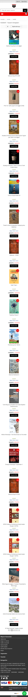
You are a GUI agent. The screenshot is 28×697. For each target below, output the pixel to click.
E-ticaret (11, 693)
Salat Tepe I (14, 285)
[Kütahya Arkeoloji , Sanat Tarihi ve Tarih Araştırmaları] (14, 150)
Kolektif (14, 50)
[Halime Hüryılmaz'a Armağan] (14, 31)
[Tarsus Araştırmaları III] (14, 180)
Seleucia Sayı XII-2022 (14, 494)
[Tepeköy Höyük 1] (14, 300)
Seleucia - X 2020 (14, 255)
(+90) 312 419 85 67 (5, 672)
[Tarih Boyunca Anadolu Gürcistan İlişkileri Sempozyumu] (14, 390)
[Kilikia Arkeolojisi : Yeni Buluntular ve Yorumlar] (14, 419)
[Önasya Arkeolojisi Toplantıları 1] (14, 449)
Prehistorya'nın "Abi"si (14, 345)
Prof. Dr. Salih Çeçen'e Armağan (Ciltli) (14, 106)
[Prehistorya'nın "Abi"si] (14, 330)
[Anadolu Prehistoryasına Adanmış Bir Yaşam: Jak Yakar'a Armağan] (14, 120)
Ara (25, 10)
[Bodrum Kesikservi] (14, 360)
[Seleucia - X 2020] (14, 240)
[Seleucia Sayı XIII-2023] (14, 61)
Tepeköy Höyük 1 (14, 315)
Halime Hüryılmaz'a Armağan (14, 46)
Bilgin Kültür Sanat (14, 51)
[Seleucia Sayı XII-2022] (14, 479)
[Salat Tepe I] (14, 270)
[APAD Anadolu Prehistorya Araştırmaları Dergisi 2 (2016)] (14, 509)
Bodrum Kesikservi (14, 375)
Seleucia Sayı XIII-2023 (14, 76)
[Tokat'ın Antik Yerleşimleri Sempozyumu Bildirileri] (14, 210)
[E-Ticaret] (16, 693)
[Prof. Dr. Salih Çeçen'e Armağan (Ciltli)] (14, 91)
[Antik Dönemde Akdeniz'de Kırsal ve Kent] (14, 599)
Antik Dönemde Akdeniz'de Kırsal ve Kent (14, 614)
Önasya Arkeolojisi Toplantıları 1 (14, 464)
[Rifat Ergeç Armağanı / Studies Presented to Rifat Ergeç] (14, 569)
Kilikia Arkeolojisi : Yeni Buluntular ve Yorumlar (14, 434)
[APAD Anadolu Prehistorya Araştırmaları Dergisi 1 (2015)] (14, 539)
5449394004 (14, 672)
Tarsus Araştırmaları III (14, 195)
